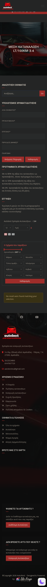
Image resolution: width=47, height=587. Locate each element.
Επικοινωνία (10, 401)
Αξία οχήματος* (9, 110)
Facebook (21, 317)
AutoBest (21, 575)
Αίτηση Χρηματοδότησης (15, 442)
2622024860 (10, 360)
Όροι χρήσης (11, 405)
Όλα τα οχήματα (12, 425)
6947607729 (10, 363)
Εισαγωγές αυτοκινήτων (15, 393)
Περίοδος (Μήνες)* (10, 142)
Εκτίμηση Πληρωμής (13, 159)
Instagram (8, 317)
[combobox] (8, 227)
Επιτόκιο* (6, 131)
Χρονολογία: (9, 252)
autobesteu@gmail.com (15, 369)
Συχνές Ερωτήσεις (13, 397)
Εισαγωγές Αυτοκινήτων (18, 558)
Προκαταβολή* (8, 121)
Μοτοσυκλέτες (11, 433)
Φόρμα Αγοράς (11, 438)
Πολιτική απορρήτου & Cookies (18, 409)
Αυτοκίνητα (10, 429)
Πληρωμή (6, 153)
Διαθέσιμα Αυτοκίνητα (17, 525)
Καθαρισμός (33, 159)
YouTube (37, 317)
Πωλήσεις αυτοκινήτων (15, 389)
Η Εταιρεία (9, 384)
